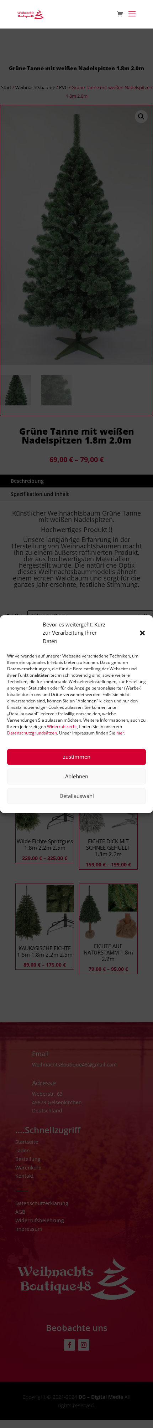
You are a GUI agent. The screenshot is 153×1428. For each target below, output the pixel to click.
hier (120, 733)
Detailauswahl (76, 796)
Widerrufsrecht (62, 726)
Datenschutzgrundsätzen (32, 733)
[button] (142, 632)
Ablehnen (76, 776)
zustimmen (76, 757)
